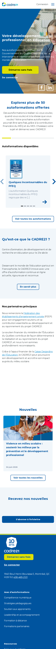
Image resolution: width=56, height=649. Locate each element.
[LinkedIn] (50, 87)
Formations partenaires (16, 626)
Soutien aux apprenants (17, 609)
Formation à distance (15, 620)
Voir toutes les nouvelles (28, 477)
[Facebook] (41, 87)
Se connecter (10, 77)
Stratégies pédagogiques (17, 603)
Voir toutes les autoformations (33, 219)
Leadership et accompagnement (22, 615)
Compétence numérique (17, 597)
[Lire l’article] (47, 467)
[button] (28, 443)
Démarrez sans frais (20, 70)
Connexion (42, 4)
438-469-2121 (20, 577)
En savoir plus (28, 286)
